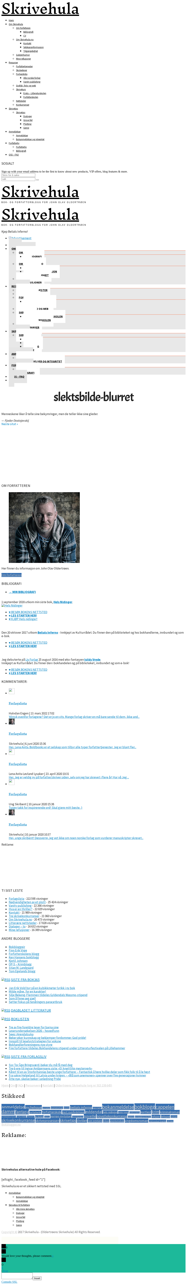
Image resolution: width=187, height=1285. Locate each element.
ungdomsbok (117, 1121)
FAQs (20, 1085)
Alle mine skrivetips (25, 1209)
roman (174, 1116)
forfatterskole (52, 1112)
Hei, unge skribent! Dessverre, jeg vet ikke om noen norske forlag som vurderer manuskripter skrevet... (76, 838)
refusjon (165, 1116)
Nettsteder (21, 101)
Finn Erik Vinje (18, 950)
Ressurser (13, 62)
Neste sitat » (9, 424)
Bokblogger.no (11, 1125)
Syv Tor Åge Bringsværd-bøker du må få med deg (40, 1065)
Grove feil (28, 120)
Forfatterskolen (30, 97)
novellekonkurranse (112, 1116)
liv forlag (39, 1116)
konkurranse (134, 1112)
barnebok (46, 1108)
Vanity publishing (31, 81)
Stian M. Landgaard (21, 968)
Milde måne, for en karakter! (27, 991)
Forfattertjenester (24, 66)
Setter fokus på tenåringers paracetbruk (35, 1002)
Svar (5, 1270)
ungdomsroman (136, 1121)
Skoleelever (21, 70)
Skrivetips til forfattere (19, 1205)
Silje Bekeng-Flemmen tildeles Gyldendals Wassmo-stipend (48, 995)
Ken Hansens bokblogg (24, 957)
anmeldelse (13, 1107)
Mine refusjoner (23, 58)
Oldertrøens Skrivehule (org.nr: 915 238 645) (83, 1085)
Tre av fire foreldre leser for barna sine (34, 1027)
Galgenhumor (23, 54)
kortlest (145, 1112)
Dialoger (27, 116)
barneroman (57, 1107)
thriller (82, 1120)
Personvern (33, 1085)
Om (13, 1085)
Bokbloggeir (17, 947)
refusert (156, 1116)
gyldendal (93, 1111)
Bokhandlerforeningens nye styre (30, 1045)
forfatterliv (35, 1112)
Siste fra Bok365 (25, 979)
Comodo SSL (9, 1281)
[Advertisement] (93, 453)
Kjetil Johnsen (18, 961)
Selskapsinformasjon (33, 47)
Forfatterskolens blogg (24, 954)
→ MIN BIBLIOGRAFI (22, 592)
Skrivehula (40, 191)
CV (24, 35)
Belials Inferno (48, 633)
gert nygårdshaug (73, 1112)
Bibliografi (28, 31)
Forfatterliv (14, 143)
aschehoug (33, 1107)
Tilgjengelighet (30, 51)
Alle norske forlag (31, 78)
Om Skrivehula (16, 24)
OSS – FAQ (14, 154)
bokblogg (144, 1106)
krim (155, 1111)
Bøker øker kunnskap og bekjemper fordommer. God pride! (47, 1038)
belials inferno (81, 1107)
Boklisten (20, 1019)
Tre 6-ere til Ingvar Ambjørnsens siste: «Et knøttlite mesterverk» (50, 1068)
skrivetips (68, 1120)
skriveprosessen (47, 1120)
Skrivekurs (21, 89)
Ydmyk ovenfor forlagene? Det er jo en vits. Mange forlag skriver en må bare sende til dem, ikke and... (74, 717)
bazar (66, 1107)
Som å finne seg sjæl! (22, 998)
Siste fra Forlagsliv (28, 1056)
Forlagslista (21, 74)
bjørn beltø (97, 1108)
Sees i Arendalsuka (21, 1034)
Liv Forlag (31, 660)
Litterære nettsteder (23, 923)
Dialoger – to (17, 926)
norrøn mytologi (61, 1116)
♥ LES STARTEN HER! (23, 616)
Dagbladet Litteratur (31, 1010)
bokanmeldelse (118, 1107)
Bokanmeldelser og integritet (30, 139)
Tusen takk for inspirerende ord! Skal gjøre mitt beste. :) (45, 808)
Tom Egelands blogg (22, 971)
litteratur (31, 1117)
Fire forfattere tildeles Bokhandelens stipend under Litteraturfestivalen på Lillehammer (67, 1048)
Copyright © (9, 1232)
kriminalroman (170, 1112)
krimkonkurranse (8, 1117)
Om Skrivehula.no (25, 39)
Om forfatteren (23, 28)
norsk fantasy (77, 1117)
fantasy (22, 1111)
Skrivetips (13, 108)
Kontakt (27, 43)
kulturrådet (21, 1117)
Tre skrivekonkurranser (24, 916)
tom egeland (95, 1121)
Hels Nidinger (63, 602)
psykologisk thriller (143, 1117)
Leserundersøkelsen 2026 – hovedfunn (34, 1031)
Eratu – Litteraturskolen (34, 93)
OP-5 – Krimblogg (20, 964)
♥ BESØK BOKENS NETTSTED (28, 612)
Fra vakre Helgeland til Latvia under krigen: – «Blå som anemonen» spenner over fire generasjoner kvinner (77, 1075)
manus (47, 1117)
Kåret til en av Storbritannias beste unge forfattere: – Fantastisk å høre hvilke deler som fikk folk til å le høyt (79, 1072)
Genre (26, 127)
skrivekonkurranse (18, 1120)
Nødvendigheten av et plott (27, 902)
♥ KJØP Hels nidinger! (23, 619)
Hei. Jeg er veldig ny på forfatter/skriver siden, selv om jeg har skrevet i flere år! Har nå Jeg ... (69, 777)
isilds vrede (123, 1112)
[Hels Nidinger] (11, 605)
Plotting (27, 124)
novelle (90, 1116)
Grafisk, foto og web (26, 85)
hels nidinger (110, 1112)
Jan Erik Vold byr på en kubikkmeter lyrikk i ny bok (42, 988)
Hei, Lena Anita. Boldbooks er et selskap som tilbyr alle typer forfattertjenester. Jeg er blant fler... (72, 747)
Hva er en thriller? (20, 909)
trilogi (106, 1121)
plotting (131, 1117)
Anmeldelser (15, 131)
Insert (37, 1278)
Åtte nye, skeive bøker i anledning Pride (35, 1079)
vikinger (170, 1121)
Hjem (11, 20)
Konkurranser (22, 104)
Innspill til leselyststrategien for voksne (35, 1041)
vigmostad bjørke (157, 1121)
